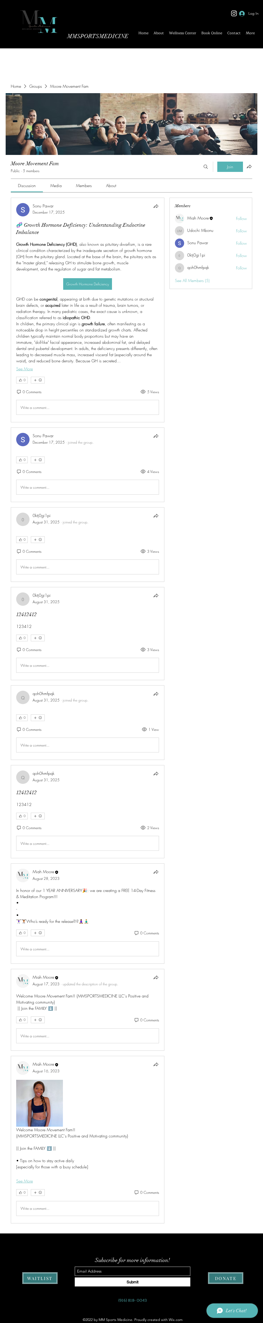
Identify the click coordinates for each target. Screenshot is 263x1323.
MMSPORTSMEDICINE (97, 36)
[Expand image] (39, 1103)
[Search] (206, 167)
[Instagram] (234, 13)
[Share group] (249, 166)
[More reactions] (38, 380)
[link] (27, 185)
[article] (87, 310)
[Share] (156, 206)
